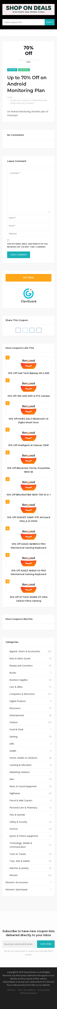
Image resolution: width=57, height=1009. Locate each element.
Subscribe (46, 944)
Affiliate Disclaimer (28, 993)
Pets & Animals (17, 814)
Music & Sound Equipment (23, 786)
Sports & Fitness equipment (24, 835)
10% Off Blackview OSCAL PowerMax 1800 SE (28, 470)
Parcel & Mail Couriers (21, 800)
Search (49, 22)
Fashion (14, 722)
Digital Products (18, 701)
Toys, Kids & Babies (20, 860)
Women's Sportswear (17, 889)
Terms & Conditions (27, 990)
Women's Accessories (17, 882)
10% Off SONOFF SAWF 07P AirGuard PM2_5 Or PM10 (28, 519)
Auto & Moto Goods (20, 658)
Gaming (13, 736)
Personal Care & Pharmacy (23, 807)
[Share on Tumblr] (39, 330)
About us (11, 990)
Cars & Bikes (16, 686)
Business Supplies (19, 679)
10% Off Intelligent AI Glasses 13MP (28, 445)
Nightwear (15, 793)
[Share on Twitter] (25, 330)
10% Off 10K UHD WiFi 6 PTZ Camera (28, 396)
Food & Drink (16, 729)
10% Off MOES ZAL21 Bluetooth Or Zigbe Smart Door (28, 420)
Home (9, 97)
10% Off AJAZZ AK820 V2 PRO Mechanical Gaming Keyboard (28, 572)
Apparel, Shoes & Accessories (25, 651)
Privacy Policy (44, 990)
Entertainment (17, 715)
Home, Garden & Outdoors (23, 757)
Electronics (15, 708)
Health (13, 750)
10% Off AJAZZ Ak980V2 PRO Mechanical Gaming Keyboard (28, 546)
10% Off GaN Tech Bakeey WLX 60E (28, 373)
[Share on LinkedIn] (32, 330)
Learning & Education (21, 764)
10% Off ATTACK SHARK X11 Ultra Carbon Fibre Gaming (29, 599)
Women (14, 875)
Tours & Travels (18, 853)
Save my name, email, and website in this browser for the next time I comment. (27, 245)
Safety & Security (18, 821)
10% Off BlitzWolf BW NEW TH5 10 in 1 (28, 494)
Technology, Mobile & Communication (28, 100)
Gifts (12, 743)
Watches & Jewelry (19, 868)
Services (14, 828)
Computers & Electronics (22, 103)
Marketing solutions (20, 772)
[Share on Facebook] (18, 330)
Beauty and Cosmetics (21, 665)
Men (12, 779)
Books (13, 672)
